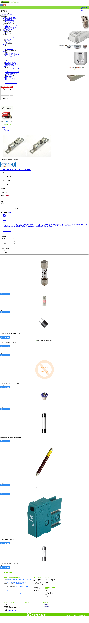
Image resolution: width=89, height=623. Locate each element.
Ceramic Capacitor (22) (9, 61)
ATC (24, 224)
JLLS (30, 225)
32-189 (11, 224)
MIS (9, 226)
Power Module (6, 30)
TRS (46, 226)
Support (82, 9)
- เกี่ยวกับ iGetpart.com (50, 579)
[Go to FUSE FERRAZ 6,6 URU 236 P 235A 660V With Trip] (5, 387)
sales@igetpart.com (11, 610)
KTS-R (52, 225)
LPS (68, 225)
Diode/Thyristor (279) (9, 37)
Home (82, 8)
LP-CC (61, 225)
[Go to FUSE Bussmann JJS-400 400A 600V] (5, 355)
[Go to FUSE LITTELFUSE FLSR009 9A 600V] (5, 494)
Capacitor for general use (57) (11, 53)
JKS (28, 225)
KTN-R (49, 225)
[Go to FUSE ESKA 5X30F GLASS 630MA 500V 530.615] (5, 568)
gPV (20, 225)
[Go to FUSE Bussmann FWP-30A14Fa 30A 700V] (5, 312)
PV (29, 226)
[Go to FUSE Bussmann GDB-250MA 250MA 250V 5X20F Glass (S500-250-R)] (5, 294)
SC (36, 226)
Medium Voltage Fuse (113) (10, 18)
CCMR (48, 224)
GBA (9, 225)
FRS (4, 225)
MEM (5, 226)
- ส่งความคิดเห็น (37, 589)
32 (6, 224)
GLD (16, 225)
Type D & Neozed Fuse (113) (11, 25)
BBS (32, 224)
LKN (57, 225)
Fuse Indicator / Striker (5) (10, 28)
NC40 (15, 226)
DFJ (55, 224)
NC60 (17, 226)
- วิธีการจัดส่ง (36, 583)
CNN (53, 224)
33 (15, 224)
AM (18, 224)
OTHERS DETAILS (7, 231)
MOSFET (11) (8, 40)
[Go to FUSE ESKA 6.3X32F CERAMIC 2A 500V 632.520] (5, 441)
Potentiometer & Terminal (8, 74)
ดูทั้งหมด (9, 212)
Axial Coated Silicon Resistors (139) (12, 69)
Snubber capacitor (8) (9, 65)
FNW (82, 224)
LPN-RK (66, 225)
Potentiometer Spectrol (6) (10, 79)
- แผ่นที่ (46, 582)
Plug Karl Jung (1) (8, 76)
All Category (3, 15)
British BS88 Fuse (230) (10, 19)
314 (5, 224)
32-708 (13, 224)
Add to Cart (3, 209)
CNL (51, 224)
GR (21, 225)
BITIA (34, 224)
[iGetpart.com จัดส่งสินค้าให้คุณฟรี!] (7, 125)
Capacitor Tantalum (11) (10, 60)
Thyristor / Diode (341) (9, 46)
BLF (38, 224)
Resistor (4, 66)
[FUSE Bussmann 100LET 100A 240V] (27, 157)
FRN (84, 224)
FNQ (77, 224)
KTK (44, 225)
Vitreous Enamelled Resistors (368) (12, 72)
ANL (20, 224)
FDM (61, 224)
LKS (59, 225)
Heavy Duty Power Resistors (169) (12, 71)
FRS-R (6, 225)
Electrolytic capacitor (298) (10, 62)
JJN (25, 225)
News (82, 10)
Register (82, 12)
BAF (28, 224)
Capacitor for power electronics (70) (12, 57)
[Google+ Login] (4, 5)
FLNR (67, 224)
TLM (43, 226)
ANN (22, 224)
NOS (23, 226)
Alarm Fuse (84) (8, 22)
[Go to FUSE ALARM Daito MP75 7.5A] (5, 544)
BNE (42, 224)
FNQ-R (79, 224)
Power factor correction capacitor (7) (12, 64)
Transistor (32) (8, 42)
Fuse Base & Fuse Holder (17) (11, 27)
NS (26, 226)
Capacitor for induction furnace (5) (12, 54)
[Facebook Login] (1, 5)
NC (11, 226)
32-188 (8, 224)
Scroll (1, 11)
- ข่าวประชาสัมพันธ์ (49, 581)
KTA (42, 225)
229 (3, 224)
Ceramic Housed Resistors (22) (11, 73)
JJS (26, 225)
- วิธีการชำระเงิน (37, 582)
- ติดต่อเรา (35, 587)
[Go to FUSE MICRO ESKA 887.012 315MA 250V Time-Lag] (5, 338)
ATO (26, 224)
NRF (25, 226)
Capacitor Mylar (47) (9, 58)
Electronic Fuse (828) (9, 21)
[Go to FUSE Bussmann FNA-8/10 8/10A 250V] (5, 346)
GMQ (18, 225)
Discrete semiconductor (7, 44)
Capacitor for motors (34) (10, 55)
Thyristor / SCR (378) (9, 49)
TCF (38, 226)
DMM (57, 224)
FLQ (69, 224)
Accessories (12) (8, 56)
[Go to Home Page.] (1, 8)
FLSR (71, 224)
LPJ (63, 225)
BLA (37, 224)
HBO (23, 225)
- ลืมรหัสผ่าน (36, 590)
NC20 (13, 226)
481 (16, 224)
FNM (75, 224)
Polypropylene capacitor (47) (10, 63)
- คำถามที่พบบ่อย (37, 579)
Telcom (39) (7, 26)
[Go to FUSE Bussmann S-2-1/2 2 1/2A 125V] (5, 409)
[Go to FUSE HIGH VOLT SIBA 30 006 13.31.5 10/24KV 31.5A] (5, 485)
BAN (30, 224)
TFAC (40, 226)
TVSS (48, 226)
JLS (31, 225)
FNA (73, 224)
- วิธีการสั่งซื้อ (36, 581)
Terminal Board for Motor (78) (11, 83)
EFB (59, 224)
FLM (65, 224)
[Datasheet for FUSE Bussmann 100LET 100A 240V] (7, 195)
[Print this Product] (3, 132)
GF (10, 225)
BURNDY (45, 224)
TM (44, 226)
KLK (35, 225)
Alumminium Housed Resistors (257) (12, 68)
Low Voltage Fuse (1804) (10, 17)
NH (19, 226)
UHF (51, 226)
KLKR (37, 225)
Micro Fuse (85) (8, 23)
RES (33, 226)
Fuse (4, 15)
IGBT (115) (7, 34)
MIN (7, 226)
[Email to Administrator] (8, 166)
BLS (40, 224)
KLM (40, 225)
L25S (55, 225)
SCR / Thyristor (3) (9, 39)
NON (21, 226)
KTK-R (46, 225)
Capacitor (5, 51)
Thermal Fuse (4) (8, 29)
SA (35, 226)
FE (63, 224)
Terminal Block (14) (9, 81)
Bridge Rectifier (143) (9, 32)
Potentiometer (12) (8, 77)
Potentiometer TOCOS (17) (10, 80)
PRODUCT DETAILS (7, 229)
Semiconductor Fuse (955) (10, 20)
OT (28, 226)
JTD (33, 225)
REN (31, 226)
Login (82, 11)
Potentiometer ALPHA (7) (10, 78)
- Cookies (47, 596)
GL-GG (13, 225)
